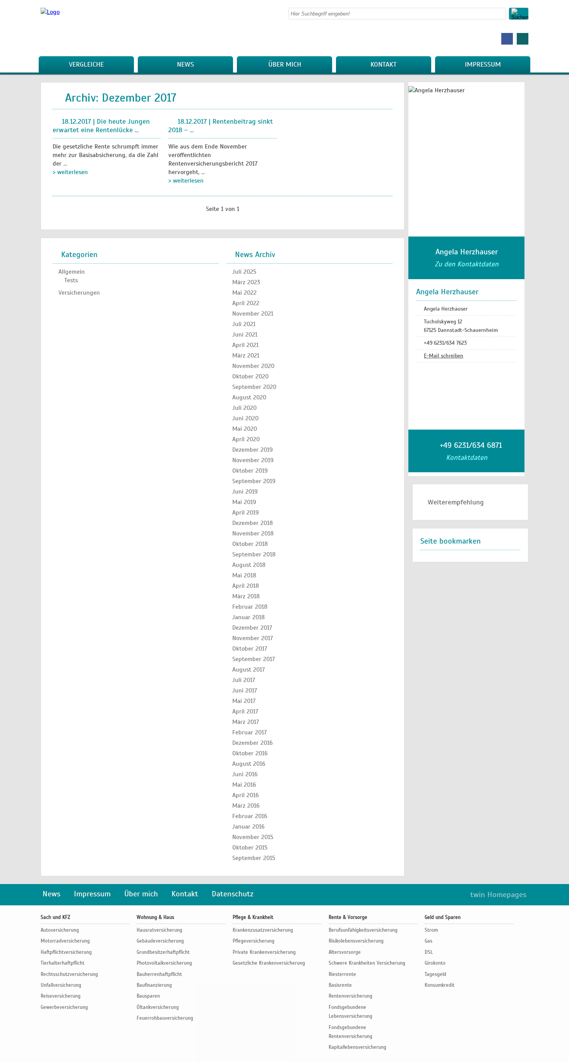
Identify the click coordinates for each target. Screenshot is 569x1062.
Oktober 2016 (250, 753)
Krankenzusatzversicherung (263, 930)
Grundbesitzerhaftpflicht (163, 952)
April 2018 (245, 586)
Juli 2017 (243, 680)
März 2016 (246, 806)
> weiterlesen (70, 172)
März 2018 (246, 596)
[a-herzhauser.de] (50, 12)
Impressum (483, 64)
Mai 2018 (244, 575)
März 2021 (245, 355)
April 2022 (245, 303)
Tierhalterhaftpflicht (62, 963)
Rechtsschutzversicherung (69, 974)
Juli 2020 (244, 408)
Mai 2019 (244, 502)
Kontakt (383, 64)
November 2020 (253, 366)
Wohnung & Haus (155, 917)
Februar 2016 (249, 816)
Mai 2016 (244, 785)
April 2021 (245, 345)
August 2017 (248, 669)
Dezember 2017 (252, 628)
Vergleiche (86, 64)
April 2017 (245, 711)
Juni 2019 (245, 492)
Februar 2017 (249, 732)
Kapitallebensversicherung (357, 1047)
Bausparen (148, 996)
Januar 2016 (248, 827)
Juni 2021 (244, 334)
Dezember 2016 (252, 743)
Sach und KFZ (55, 917)
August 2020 (249, 397)
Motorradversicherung (65, 941)
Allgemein (71, 272)
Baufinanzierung (154, 985)
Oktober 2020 (250, 376)
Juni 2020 (245, 418)
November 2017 (252, 638)
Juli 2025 (244, 272)
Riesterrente (342, 974)
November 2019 (253, 460)
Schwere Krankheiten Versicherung (367, 963)
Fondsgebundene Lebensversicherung (350, 1011)
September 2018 (254, 554)
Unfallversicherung (61, 985)
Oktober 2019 (250, 471)
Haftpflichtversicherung (66, 952)
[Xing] (522, 39)
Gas (428, 941)
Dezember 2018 (252, 523)
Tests (71, 280)
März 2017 (245, 722)
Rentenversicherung (350, 996)
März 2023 (246, 282)
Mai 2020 (244, 429)
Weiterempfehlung (456, 502)
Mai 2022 (244, 293)
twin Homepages (498, 895)
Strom (431, 930)
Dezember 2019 (252, 450)
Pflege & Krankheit (253, 917)
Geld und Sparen (443, 917)
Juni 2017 (244, 690)
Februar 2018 (249, 607)
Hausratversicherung (159, 930)
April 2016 (245, 795)
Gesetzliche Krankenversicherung (269, 963)
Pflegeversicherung (253, 941)
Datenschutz (233, 894)
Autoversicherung (60, 930)
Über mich (284, 64)
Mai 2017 (243, 701)
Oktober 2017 (249, 649)
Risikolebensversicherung (356, 941)
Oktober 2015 (249, 847)
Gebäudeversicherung (160, 941)
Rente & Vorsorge (348, 917)
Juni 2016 (245, 774)
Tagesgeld (435, 974)
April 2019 (245, 512)
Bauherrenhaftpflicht (159, 974)
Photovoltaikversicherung (164, 963)
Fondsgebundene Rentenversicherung (350, 1032)
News (185, 64)
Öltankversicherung (158, 1007)
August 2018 (249, 565)
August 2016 (249, 764)
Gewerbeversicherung (64, 1007)
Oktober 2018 (250, 544)
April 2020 (246, 439)
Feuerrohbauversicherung (165, 1018)
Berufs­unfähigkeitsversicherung (363, 930)
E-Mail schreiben (443, 355)
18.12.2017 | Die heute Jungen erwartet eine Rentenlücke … (101, 125)
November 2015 (252, 837)
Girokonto (435, 963)
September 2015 (253, 858)
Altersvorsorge (345, 952)
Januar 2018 (248, 617)
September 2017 (253, 659)
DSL (429, 952)
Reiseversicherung (61, 996)
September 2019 (254, 481)
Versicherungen (79, 293)
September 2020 (254, 387)
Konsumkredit (439, 985)
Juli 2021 (243, 324)
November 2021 (252, 314)
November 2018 (253, 533)
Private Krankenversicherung (264, 952)
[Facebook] (507, 39)
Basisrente (340, 985)
